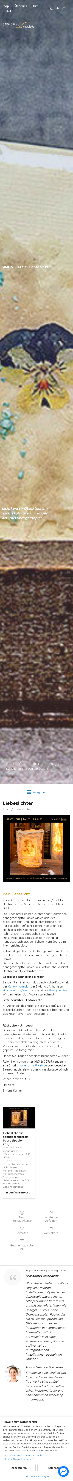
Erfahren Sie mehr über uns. (19, 1459)
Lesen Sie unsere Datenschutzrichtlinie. (25, 1455)
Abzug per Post (58, 990)
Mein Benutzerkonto (22, 1219)
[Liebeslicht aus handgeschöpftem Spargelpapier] (19, 1117)
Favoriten (22, 1233)
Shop (6, 809)
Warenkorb (51, 1233)
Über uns (21, 6)
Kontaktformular (19, 986)
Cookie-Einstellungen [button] (36, 1476)
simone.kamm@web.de (18, 990)
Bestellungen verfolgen (51, 1219)
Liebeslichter (23, 809)
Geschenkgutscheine (22, 1247)
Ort (35, 6)
